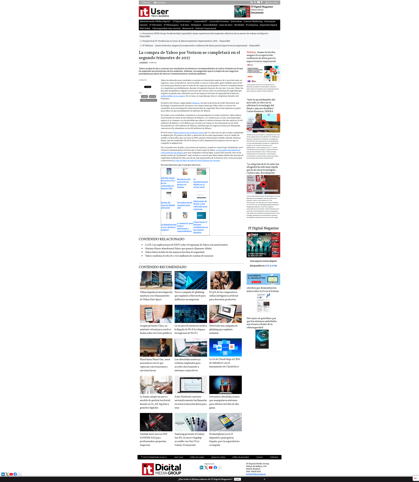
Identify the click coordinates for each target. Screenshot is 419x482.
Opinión (144, 25)
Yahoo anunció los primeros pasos (188, 133)
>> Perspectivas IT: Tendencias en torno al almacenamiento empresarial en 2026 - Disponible (185, 41)
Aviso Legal (178, 457)
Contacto (259, 457)
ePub (273, 265)
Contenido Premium (219, 21)
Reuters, (196, 103)
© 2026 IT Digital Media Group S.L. (154, 457)
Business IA (187, 28)
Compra (144, 96)
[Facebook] (262, 2)
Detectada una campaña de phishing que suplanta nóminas (223, 329)
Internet (152, 96)
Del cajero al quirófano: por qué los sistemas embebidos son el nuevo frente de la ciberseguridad (262, 323)
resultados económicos (148, 100)
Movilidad (239, 25)
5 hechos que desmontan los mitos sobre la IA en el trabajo (263, 289)
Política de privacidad (240, 457)
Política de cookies (197, 457)
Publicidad (274, 457)
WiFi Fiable (145, 28)
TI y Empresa (252, 25)
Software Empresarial (205, 28)
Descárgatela (257, 12)
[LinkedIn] (252, 2)
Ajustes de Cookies (218, 457)
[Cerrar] (264, 479)
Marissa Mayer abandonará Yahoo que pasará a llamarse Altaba (178, 248)
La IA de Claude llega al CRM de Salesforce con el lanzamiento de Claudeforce (224, 363)
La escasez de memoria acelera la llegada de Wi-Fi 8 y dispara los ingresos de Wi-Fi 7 (191, 329)
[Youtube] (258, 2)
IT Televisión (155, 25)
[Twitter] (255, 2)
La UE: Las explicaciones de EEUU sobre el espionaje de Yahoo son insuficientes (186, 245)
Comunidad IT (200, 21)
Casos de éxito (226, 25)
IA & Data (184, 25)
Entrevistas (236, 21)
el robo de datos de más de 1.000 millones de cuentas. (196, 160)
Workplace (196, 25)
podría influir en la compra (173, 96)
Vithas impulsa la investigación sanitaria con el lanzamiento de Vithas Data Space (156, 296)
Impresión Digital (268, 25)
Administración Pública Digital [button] (155, 21)
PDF (267, 265)
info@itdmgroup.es (256, 474)
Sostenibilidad (210, 25)
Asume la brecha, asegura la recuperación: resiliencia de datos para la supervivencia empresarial (261, 57)
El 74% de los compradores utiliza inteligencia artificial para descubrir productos (223, 296)
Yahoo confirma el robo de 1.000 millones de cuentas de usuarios (179, 256)
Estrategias (269, 21)
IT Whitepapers (171, 25)
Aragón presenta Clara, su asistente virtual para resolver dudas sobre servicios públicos (156, 329)
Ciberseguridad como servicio (166, 28)
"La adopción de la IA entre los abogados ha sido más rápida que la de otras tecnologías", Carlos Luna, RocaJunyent (263, 169)
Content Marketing (253, 21)
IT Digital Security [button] (181, 21)
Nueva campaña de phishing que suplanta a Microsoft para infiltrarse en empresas (190, 296)
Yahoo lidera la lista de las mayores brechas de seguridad (174, 252)
